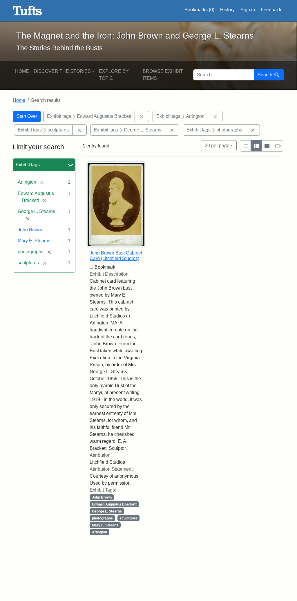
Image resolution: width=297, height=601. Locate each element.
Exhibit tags (28, 164)
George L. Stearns (107, 511)
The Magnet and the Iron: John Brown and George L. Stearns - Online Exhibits (27, 10)
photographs (102, 518)
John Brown (30, 229)
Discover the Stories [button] (62, 71)
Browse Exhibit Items (163, 75)
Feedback (271, 9)
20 (217, 145)
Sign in (247, 9)
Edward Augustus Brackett (114, 504)
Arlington (99, 532)
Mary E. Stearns (34, 240)
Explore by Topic (114, 75)
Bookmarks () (199, 9)
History (227, 9)
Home (22, 71)
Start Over (27, 116)
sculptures (128, 518)
